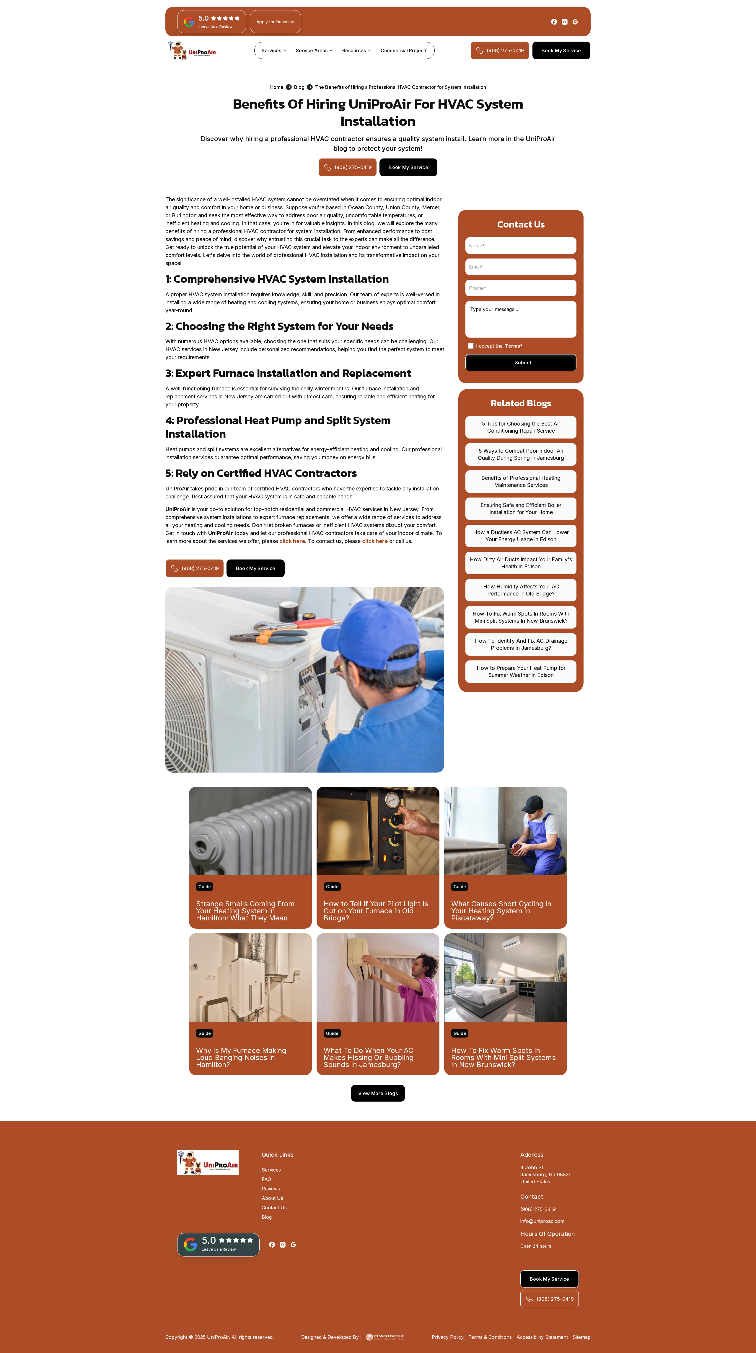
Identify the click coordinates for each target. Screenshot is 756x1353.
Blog (299, 87)
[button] (274, 50)
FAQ (266, 1179)
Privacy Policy (448, 1337)
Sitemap (582, 1337)
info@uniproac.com (542, 1221)
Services (271, 1170)
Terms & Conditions (490, 1337)
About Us (272, 1198)
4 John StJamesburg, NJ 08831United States (545, 1174)
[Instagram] (564, 21)
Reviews (271, 1189)
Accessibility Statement (542, 1337)
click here (292, 541)
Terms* (514, 346)
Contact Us (274, 1207)
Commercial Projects (404, 50)
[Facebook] (554, 21)
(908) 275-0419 (538, 1209)
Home (277, 87)
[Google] (575, 21)
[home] (192, 50)
